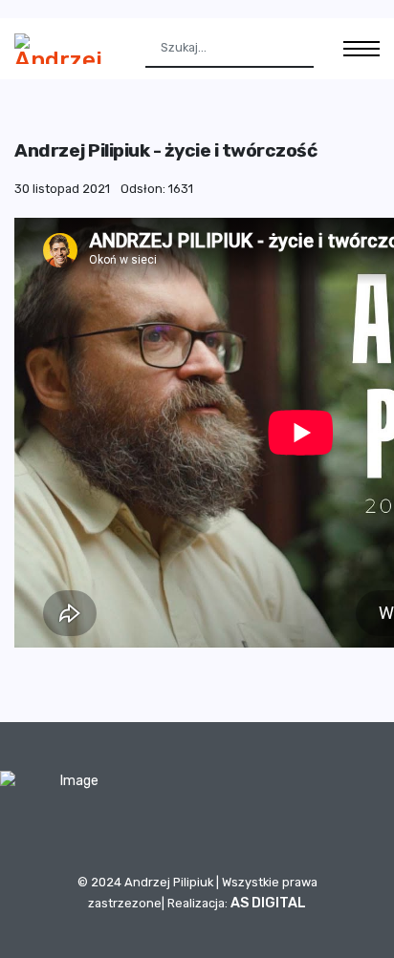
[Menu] (361, 48)
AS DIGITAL (268, 903)
